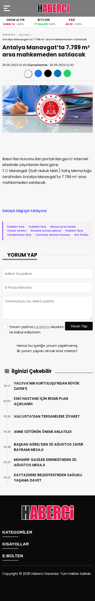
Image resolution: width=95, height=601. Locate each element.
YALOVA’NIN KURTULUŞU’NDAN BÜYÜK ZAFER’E (47, 386)
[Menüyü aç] (7, 8)
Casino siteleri (16, 230)
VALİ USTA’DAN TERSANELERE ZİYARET (47, 416)
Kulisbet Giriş (15, 226)
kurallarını (41, 326)
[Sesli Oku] (28, 74)
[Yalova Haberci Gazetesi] (53, 8)
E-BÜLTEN (12, 556)
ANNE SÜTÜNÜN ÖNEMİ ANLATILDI (42, 431)
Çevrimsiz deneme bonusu (53, 234)
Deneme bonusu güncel (46, 230)
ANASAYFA (8, 35)
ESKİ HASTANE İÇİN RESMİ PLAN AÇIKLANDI (41, 401)
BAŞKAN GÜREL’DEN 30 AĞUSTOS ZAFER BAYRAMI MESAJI (48, 447)
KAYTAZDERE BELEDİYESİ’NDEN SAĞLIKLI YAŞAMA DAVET (48, 478)
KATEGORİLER (17, 532)
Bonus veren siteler (63, 226)
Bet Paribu (81, 234)
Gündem (24, 35)
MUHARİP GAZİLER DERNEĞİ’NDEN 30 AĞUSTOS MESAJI (45, 462)
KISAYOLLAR (15, 544)
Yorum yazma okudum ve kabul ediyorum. (36, 329)
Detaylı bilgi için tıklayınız (24, 210)
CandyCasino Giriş (19, 234)
